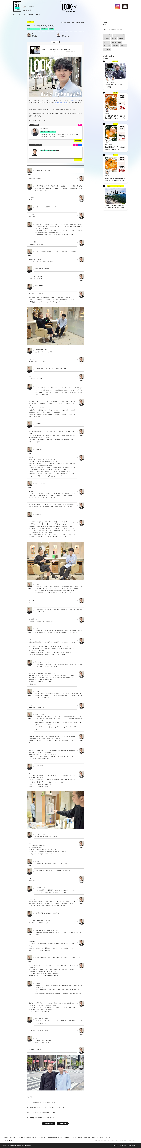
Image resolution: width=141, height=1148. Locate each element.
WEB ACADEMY (122, 1140)
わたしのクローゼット (77, 1137)
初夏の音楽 (107, 49)
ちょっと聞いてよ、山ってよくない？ (115, 186)
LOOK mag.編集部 (79, 22)
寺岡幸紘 (121, 38)
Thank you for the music (52, 1137)
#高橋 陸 (51, 29)
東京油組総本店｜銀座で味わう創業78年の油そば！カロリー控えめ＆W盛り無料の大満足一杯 (115, 149)
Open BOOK (107, 1137)
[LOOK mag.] (70, 6)
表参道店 (71, 100)
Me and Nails (87, 1137)
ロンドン (106, 42)
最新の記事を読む (49, 1123)
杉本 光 (114, 38)
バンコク (123, 45)
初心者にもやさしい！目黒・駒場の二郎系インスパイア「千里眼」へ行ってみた (115, 118)
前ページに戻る (64, 1123)
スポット (101, 1137)
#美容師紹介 (44, 29)
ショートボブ (107, 35)
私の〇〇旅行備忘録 (41, 1137)
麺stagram (115, 92)
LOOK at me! (20, 15)
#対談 (28, 29)
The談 (61, 1137)
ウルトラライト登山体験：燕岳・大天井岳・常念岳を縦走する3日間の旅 (115, 208)
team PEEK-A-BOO (116, 42)
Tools (133, 1140)
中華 (123, 35)
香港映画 (115, 45)
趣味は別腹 (12, 1137)
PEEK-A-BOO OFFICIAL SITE (119, 1145)
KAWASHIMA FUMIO (132, 1145)
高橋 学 (66, 103)
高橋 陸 (77, 100)
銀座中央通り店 (59, 103)
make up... (94, 1137)
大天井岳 (106, 38)
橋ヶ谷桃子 (107, 45)
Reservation (77, 140)
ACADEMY (109, 1140)
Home (14, 15)
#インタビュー (35, 29)
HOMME (116, 35)
